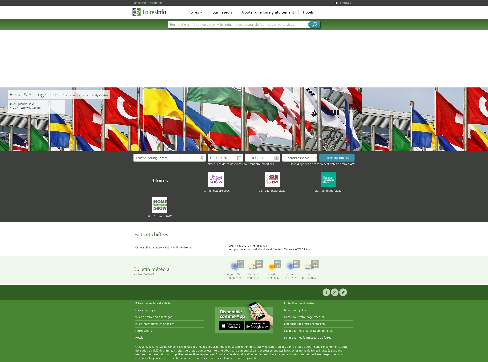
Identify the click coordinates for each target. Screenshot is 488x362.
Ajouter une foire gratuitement (268, 12)
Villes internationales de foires (154, 324)
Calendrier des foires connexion (304, 324)
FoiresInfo (151, 12)
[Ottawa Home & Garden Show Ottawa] (159, 205)
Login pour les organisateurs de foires (308, 330)
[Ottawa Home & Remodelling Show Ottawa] (272, 179)
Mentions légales (295, 310)
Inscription (156, 3)
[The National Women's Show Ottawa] (216, 179)
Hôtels (308, 12)
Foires (194, 12)
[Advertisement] (244, 59)
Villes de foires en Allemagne (153, 317)
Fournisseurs (222, 12)
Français (346, 3)
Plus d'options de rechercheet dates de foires (320, 164)
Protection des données (299, 303)
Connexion (139, 3)
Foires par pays (145, 310)
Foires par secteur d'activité (153, 303)
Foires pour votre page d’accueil (304, 317)
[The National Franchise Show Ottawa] (328, 179)
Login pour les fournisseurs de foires (307, 337)
